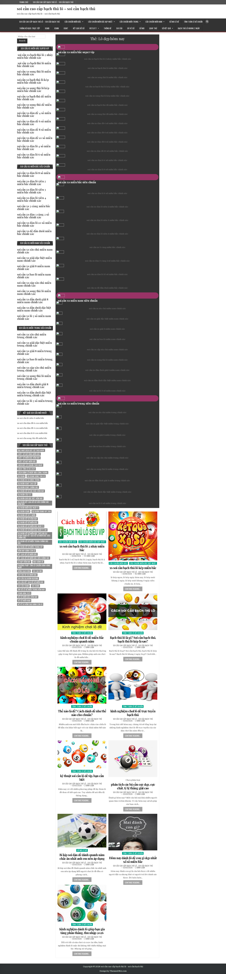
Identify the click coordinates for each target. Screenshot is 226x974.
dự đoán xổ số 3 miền (26, 515)
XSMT (66, 28)
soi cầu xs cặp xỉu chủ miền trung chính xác (107, 458)
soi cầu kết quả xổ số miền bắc (31, 582)
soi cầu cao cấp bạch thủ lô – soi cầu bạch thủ (53, 2)
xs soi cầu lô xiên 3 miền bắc (30, 418)
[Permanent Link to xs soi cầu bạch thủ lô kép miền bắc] (132, 536)
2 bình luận (89, 647)
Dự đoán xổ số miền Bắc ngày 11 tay (32, 529)
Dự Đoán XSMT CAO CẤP (27, 483)
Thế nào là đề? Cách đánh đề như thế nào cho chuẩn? (82, 713)
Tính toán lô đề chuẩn (193, 21)
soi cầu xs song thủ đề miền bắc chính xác (107, 114)
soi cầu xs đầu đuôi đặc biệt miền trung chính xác (107, 492)
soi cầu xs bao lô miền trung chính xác (107, 446)
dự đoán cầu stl (25, 494)
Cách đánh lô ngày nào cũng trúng (33, 472)
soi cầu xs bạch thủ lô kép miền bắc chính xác (107, 86)
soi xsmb (35, 585)
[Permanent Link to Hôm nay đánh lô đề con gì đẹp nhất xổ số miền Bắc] (132, 832)
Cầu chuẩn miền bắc (73, 21)
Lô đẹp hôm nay (24, 561)
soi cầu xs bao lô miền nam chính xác (107, 339)
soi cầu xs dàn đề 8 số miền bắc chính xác (107, 142)
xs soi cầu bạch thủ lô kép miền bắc (133, 568)
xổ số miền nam (24, 600)
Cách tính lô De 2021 (26, 468)
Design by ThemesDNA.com (113, 971)
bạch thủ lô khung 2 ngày (189, 28)
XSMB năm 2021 (24, 593)
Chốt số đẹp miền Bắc (27, 461)
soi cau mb (37, 571)
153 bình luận (140, 574)
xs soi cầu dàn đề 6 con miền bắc (32, 423)
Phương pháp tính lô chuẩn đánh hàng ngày (34, 566)
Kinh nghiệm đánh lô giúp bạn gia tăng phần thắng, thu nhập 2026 (82, 931)
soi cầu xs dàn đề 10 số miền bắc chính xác (107, 151)
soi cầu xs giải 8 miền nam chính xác (107, 329)
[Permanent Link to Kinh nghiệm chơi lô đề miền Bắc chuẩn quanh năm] (81, 611)
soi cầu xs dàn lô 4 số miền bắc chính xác (107, 160)
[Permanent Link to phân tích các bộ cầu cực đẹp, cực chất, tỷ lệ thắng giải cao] (132, 758)
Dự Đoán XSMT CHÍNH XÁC (28, 487)
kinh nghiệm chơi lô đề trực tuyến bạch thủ (132, 713)
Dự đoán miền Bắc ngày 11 (28, 507)
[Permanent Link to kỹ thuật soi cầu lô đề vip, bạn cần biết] (81, 754)
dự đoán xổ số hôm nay (27, 518)
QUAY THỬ (153, 28)
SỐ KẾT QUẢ (166, 28)
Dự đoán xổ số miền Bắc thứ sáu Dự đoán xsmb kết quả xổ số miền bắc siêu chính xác (34, 535)
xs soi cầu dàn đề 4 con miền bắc (32, 428)
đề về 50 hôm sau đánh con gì (30, 604)
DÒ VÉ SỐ (130, 28)
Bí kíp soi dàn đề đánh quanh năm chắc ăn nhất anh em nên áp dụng (82, 857)
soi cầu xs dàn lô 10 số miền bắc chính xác (107, 274)
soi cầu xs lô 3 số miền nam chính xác (107, 391)
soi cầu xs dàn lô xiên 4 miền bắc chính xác (107, 234)
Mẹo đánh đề (38, 561)
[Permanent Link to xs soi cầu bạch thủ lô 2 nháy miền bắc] (81, 525)
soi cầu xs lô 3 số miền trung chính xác (107, 503)
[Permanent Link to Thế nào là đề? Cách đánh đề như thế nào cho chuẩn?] (81, 685)
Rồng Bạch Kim (24, 571)
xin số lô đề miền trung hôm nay (31, 589)
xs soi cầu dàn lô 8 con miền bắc (32, 433)
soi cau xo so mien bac (27, 574)
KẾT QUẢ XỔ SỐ (78, 28)
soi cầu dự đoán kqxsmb (28, 578)
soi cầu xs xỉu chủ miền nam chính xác (107, 308)
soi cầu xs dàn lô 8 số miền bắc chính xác (107, 193)
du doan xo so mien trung (29, 479)
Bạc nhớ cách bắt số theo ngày (31, 450)
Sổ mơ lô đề (174, 21)
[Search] (207, 21)
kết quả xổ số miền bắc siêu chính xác (33, 558)
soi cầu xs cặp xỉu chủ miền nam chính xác (107, 349)
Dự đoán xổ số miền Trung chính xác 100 (33, 542)
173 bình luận (89, 556)
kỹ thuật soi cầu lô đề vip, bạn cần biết (82, 778)
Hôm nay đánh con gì (26, 550)
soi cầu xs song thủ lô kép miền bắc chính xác (107, 96)
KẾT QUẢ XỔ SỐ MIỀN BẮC (27, 554)
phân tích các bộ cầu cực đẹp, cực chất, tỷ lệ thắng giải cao (133, 786)
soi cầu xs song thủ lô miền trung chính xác (107, 469)
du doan (21, 476)
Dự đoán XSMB (24, 511)
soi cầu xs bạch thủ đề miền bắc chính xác (107, 105)
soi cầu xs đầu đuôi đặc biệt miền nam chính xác (107, 380)
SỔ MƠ (141, 28)
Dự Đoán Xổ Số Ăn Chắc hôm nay (31, 491)
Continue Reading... (82, 567)
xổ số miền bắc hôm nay (28, 596)
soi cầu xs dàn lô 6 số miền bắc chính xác (107, 169)
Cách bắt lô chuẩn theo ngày (30, 465)
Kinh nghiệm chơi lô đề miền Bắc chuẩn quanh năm (82, 639)
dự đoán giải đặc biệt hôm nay (30, 498)
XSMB (47, 28)
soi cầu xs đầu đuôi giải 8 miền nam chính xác (107, 370)
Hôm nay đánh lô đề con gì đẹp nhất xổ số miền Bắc (133, 860)
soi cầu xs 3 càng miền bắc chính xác (107, 247)
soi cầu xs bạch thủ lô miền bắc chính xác (108, 68)
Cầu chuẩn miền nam (153, 21)
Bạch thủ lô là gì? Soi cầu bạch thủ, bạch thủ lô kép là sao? (133, 639)
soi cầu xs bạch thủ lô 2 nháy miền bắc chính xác (107, 59)
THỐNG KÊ (107, 28)
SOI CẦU (119, 28)
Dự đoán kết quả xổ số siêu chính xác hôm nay (33, 503)
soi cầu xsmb (23, 585)
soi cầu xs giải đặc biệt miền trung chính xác (107, 424)
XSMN (56, 28)
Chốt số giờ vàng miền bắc (29, 454)
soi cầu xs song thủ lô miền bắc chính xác (107, 77)
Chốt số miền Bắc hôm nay (29, 457)
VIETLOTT (93, 28)
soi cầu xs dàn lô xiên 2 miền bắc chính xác (107, 207)
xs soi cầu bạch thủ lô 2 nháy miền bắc (81, 548)
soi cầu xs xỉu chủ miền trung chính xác (107, 412)
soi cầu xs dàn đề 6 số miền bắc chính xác (107, 132)
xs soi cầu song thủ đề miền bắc (32, 438)
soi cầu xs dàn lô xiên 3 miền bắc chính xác (107, 220)
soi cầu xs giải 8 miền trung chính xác (107, 435)
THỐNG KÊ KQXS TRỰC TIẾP (29, 28)
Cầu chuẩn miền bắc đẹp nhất (100, 21)
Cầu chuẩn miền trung (129, 21)
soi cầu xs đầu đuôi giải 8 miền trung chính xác (107, 480)
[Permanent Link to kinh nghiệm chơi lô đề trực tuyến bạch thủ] (132, 685)
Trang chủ (23, 2)
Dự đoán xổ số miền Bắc (27, 522)
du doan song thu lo (36, 476)
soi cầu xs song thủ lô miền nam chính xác (107, 360)
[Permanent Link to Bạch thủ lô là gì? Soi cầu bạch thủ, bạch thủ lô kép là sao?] (132, 611)
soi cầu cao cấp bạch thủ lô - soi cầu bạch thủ (82, 554)
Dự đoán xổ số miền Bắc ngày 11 (31, 526)
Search (22, 41)
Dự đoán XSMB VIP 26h (41, 511)
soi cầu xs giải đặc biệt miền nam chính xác (107, 319)
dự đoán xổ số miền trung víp (30, 547)
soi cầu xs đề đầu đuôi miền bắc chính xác (107, 288)
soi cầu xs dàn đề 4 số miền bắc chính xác (107, 123)
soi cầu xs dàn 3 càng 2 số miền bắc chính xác (107, 261)
